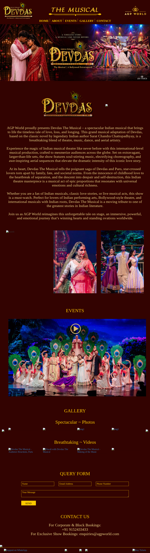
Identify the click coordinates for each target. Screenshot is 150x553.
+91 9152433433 (75, 529)
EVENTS (70, 20)
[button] (3, 431)
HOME (44, 20)
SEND (28, 503)
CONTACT (104, 20)
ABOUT (57, 20)
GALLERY (87, 20)
